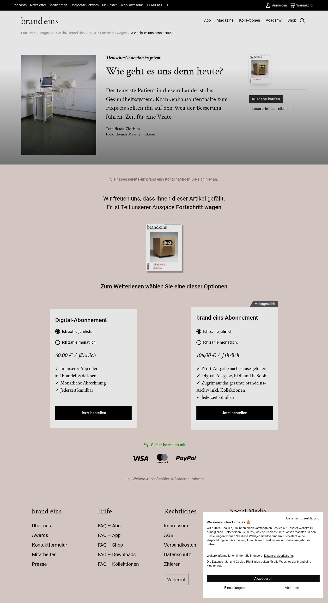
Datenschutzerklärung (303, 518)
